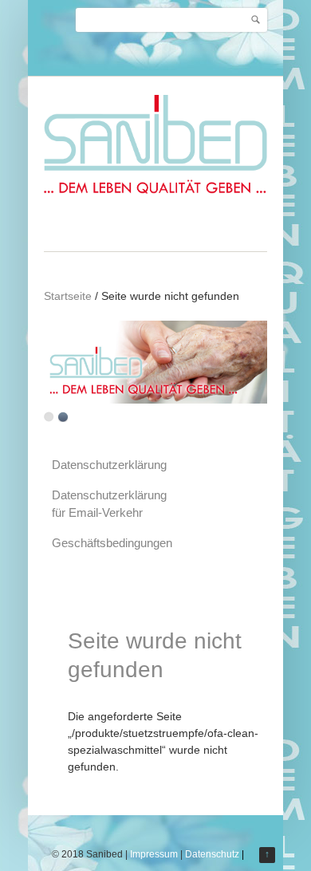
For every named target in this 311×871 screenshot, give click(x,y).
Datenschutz (212, 854)
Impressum (154, 854)
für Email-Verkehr (97, 512)
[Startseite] (155, 196)
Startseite (68, 296)
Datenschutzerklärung (109, 464)
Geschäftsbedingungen (112, 543)
